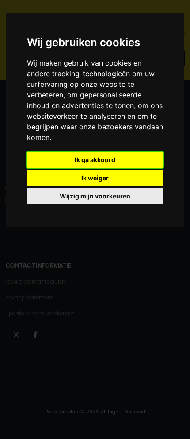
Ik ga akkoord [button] (95, 159)
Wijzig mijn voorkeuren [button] (95, 196)
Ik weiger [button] (95, 178)
